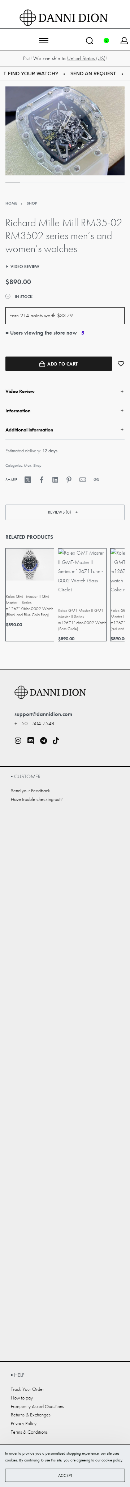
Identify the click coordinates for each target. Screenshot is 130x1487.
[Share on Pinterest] (69, 479)
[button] (65, 512)
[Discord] (30, 740)
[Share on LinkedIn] (55, 479)
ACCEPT (65, 1475)
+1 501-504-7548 (34, 723)
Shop (32, 203)
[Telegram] (43, 740)
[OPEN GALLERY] (65, 131)
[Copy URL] (96, 479)
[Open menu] (44, 41)
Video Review (24, 266)
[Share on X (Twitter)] (28, 479)
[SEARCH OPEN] (90, 41)
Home (11, 203)
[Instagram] (18, 740)
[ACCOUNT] (124, 41)
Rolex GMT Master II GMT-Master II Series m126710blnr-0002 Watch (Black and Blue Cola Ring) (29, 606)
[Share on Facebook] (41, 479)
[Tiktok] (56, 740)
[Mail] (82, 479)
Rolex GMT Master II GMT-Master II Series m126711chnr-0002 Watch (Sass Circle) (82, 620)
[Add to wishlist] (121, 364)
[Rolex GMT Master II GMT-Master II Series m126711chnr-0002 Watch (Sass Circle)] (82, 571)
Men (27, 465)
